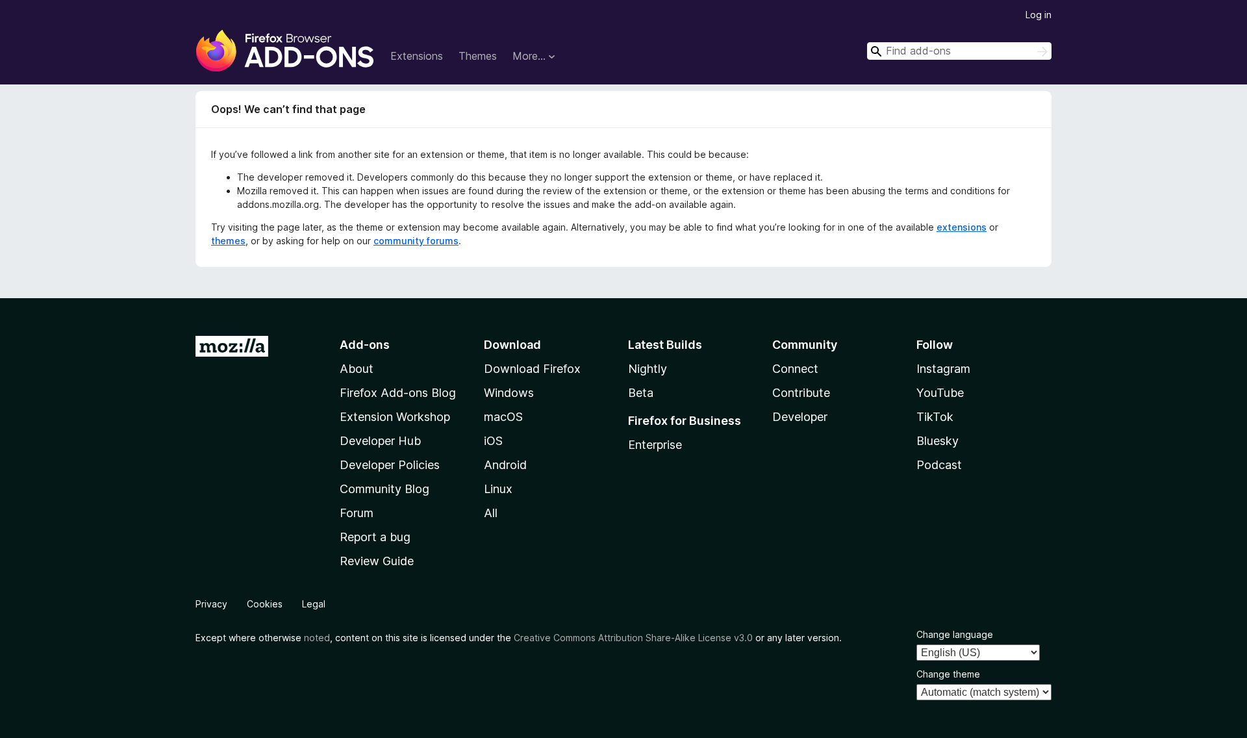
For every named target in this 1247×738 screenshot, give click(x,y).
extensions (962, 227)
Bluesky (937, 441)
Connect (795, 368)
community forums (416, 240)
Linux (498, 489)
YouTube (940, 393)
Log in (1039, 14)
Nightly (647, 368)
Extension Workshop (395, 417)
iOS (493, 441)
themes (228, 240)
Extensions (416, 55)
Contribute (801, 393)
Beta (640, 393)
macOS (503, 417)
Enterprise (655, 445)
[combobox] (959, 51)
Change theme (948, 674)
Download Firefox (532, 368)
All (491, 513)
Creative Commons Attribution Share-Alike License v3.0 (633, 637)
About (356, 368)
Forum (356, 513)
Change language (954, 634)
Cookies (265, 603)
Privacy (211, 603)
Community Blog (384, 489)
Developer (799, 417)
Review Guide (377, 561)
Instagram (943, 368)
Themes (478, 55)
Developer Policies (390, 465)
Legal (313, 603)
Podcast (939, 465)
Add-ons (365, 344)
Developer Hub (380, 441)
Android (505, 465)
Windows (509, 393)
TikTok (934, 417)
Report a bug (375, 537)
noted (317, 637)
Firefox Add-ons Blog (398, 393)
